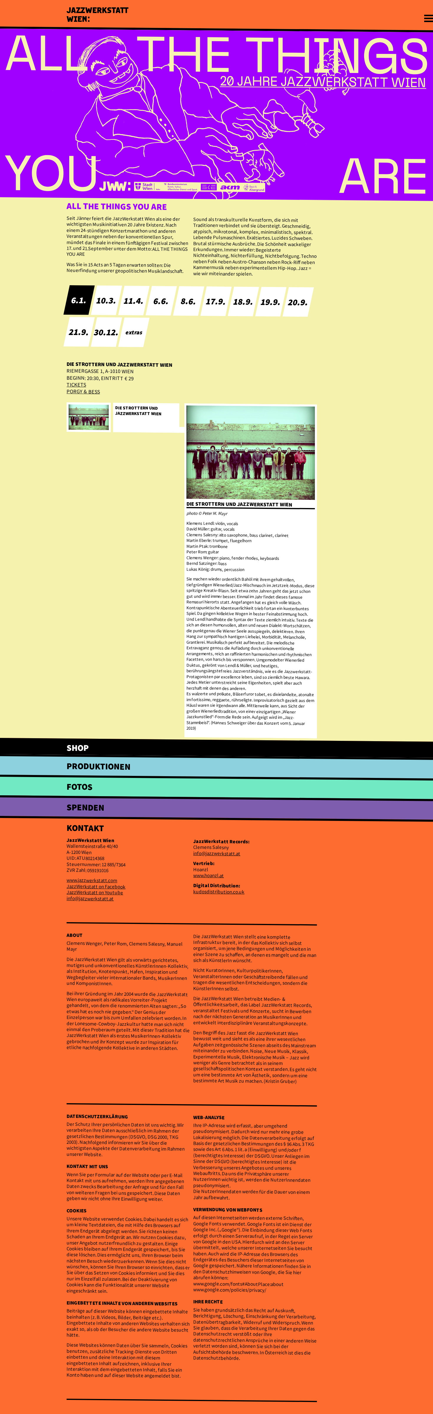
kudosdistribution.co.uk (218, 891)
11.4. (134, 300)
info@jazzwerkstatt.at (90, 898)
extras (134, 332)
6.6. (161, 300)
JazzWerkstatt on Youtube (95, 892)
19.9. (271, 301)
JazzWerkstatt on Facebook (96, 886)
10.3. (106, 300)
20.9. (298, 302)
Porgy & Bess (83, 391)
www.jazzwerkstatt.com (92, 880)
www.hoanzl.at (208, 875)
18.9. (243, 301)
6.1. (79, 299)
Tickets (76, 384)
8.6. (189, 300)
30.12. (106, 332)
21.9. (79, 331)
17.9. (216, 301)
